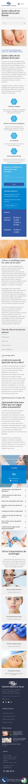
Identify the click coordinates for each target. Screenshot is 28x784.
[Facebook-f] (6, 702)
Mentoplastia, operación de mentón (11, 744)
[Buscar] (24, 23)
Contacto (8, 781)
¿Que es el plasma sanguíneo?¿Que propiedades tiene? (18, 733)
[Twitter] (3, 702)
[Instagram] (11, 702)
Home (3, 17)
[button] (19, 4)
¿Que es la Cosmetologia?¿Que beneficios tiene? (19, 739)
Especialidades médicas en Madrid (14, 17)
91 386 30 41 (9, 771)
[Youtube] (8, 702)
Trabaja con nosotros (16, 781)
